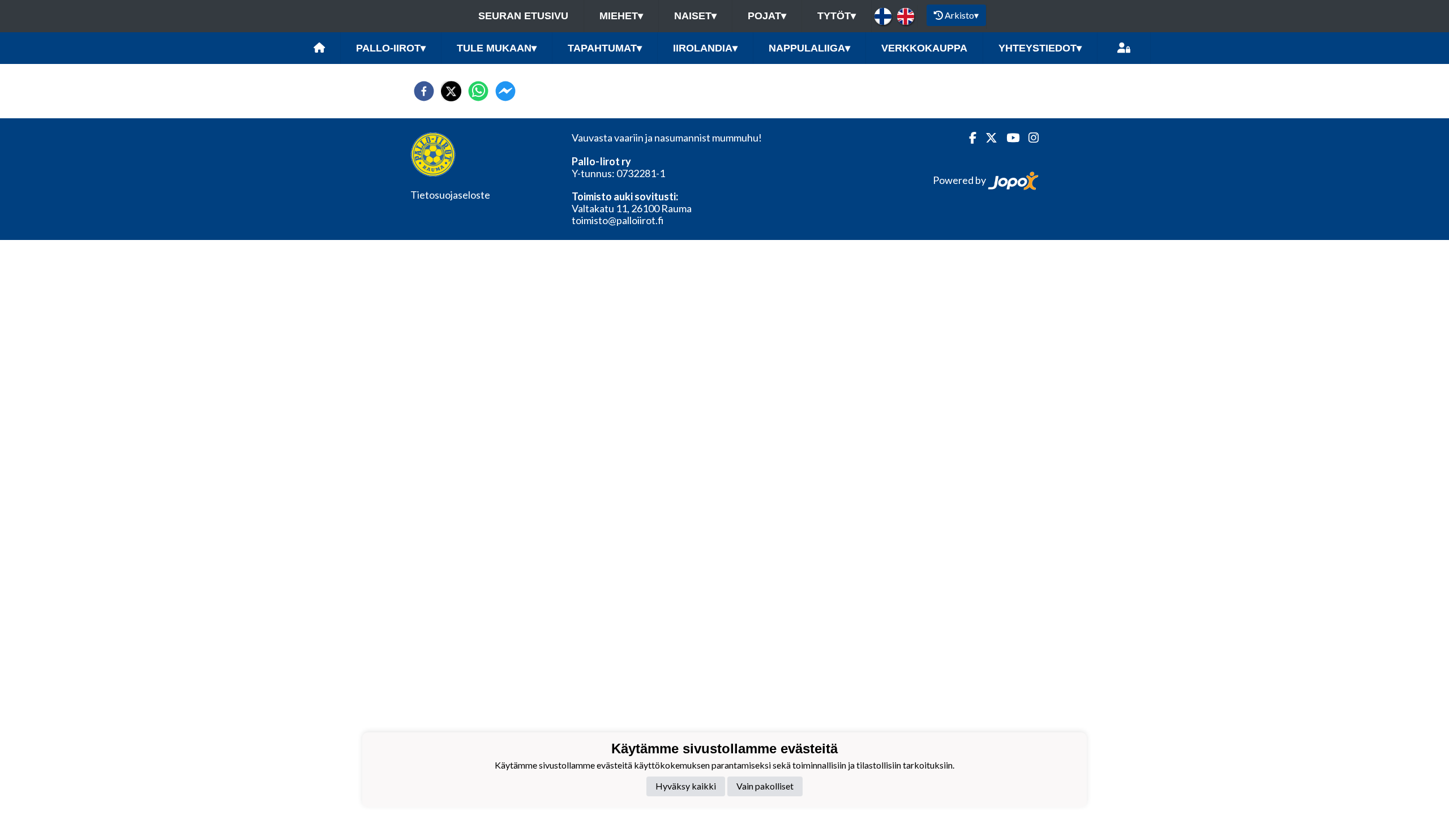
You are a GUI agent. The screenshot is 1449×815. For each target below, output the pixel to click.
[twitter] (451, 91)
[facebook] (424, 91)
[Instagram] (1029, 138)
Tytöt (836, 16)
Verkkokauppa (924, 48)
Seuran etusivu (523, 16)
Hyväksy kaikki (685, 785)
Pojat (767, 16)
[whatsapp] (478, 91)
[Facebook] (968, 138)
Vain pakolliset (765, 785)
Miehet (621, 16)
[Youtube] (1008, 138)
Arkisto (962, 15)
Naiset (695, 16)
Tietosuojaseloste (450, 194)
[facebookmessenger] (505, 91)
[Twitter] (986, 138)
